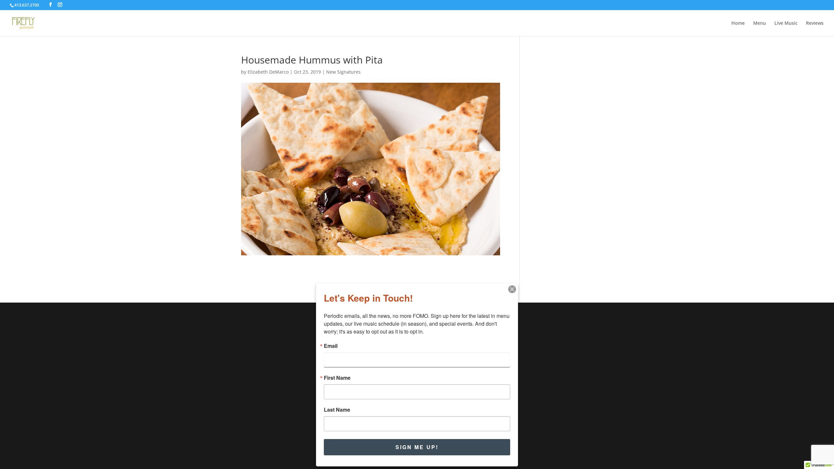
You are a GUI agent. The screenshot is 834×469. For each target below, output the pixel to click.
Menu (759, 23)
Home (738, 23)
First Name (337, 377)
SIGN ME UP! (417, 447)
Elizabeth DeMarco (268, 72)
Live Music (786, 23)
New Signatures (343, 72)
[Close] (512, 289)
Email (331, 345)
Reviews (815, 23)
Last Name (337, 409)
